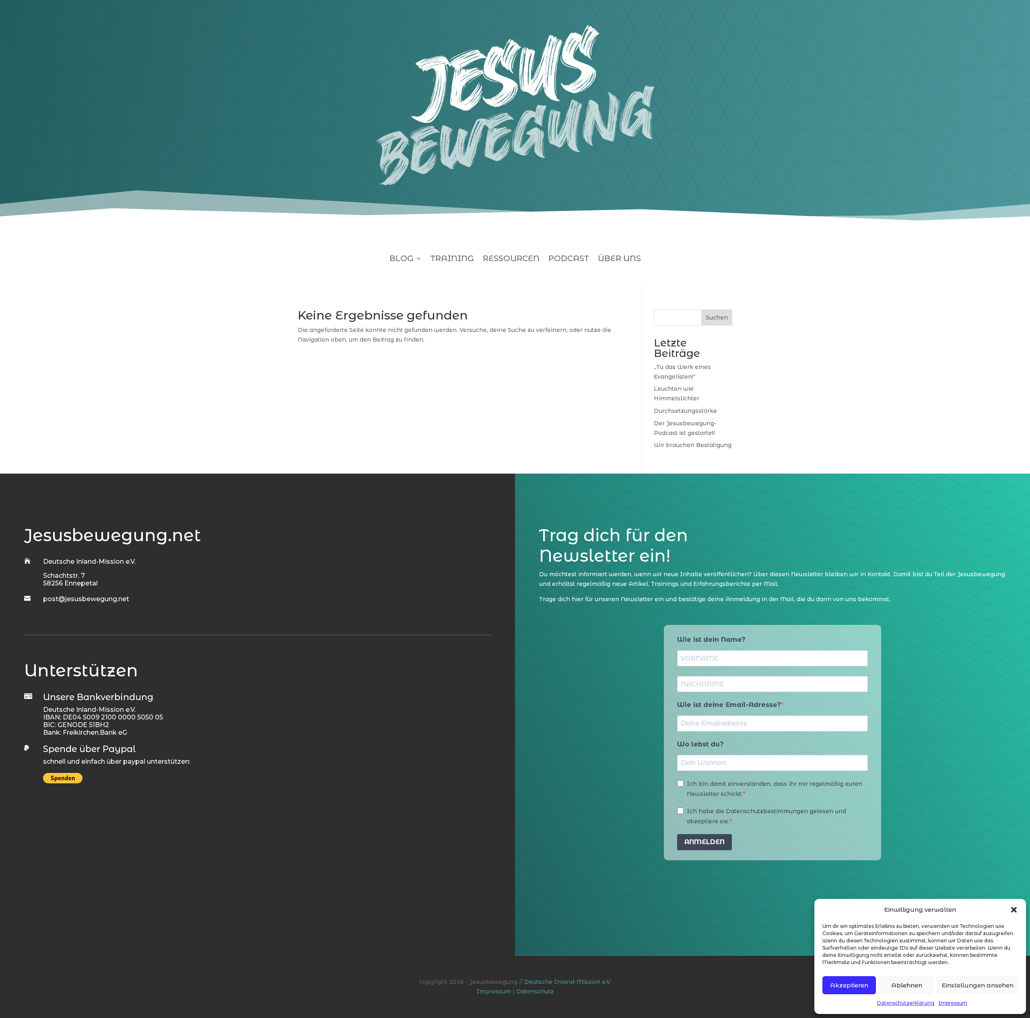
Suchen (717, 317)
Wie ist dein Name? (711, 639)
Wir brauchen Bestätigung (692, 445)
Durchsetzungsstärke (685, 410)
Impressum (952, 1003)
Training (452, 259)
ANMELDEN (704, 842)
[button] (1014, 910)
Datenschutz (535, 991)
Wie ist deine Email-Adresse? (729, 705)
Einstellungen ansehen (978, 985)
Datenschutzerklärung (905, 1003)
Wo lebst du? (700, 744)
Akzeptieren (849, 985)
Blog (401, 259)
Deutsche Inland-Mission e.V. (567, 981)
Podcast (568, 259)
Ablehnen (906, 985)
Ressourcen (511, 259)
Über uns (619, 259)
